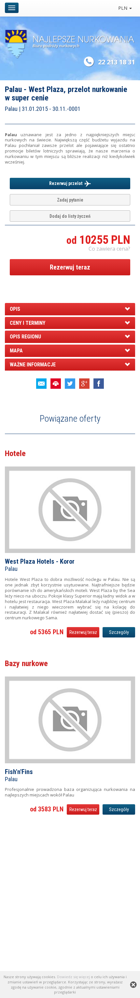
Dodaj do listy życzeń (70, 216)
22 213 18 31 (116, 62)
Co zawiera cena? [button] (109, 248)
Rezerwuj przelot (66, 183)
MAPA (16, 351)
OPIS (15, 309)
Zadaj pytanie (70, 200)
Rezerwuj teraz (70, 267)
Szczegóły (119, 632)
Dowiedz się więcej (73, 976)
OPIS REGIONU (25, 337)
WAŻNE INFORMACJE (33, 364)
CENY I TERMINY (27, 323)
